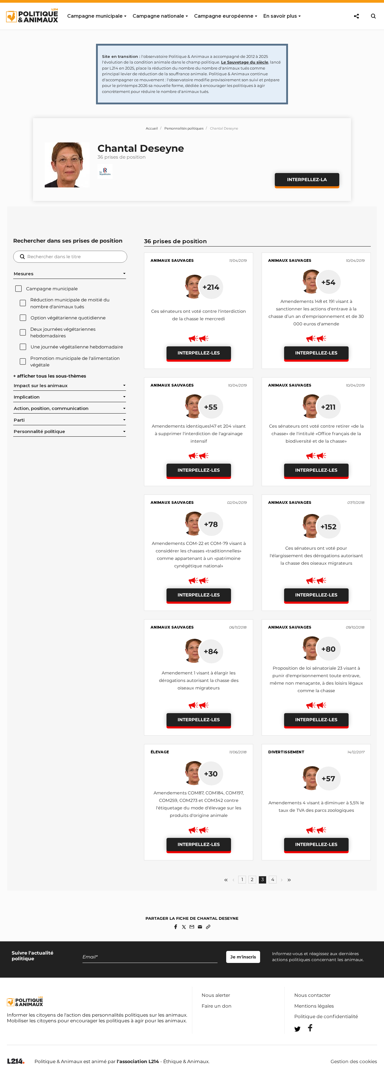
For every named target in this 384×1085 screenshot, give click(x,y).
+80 (328, 648)
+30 (211, 773)
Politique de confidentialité (326, 1016)
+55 (211, 406)
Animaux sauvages (172, 260)
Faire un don (217, 1006)
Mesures (23, 273)
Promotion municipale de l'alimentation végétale (75, 362)
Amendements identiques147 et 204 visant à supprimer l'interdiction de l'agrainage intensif (199, 433)
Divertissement (286, 752)
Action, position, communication (51, 408)
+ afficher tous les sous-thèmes (49, 376)
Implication (27, 397)
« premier (226, 880)
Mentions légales (314, 1006)
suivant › (281, 880)
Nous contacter (312, 995)
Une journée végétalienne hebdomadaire (77, 347)
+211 (328, 406)
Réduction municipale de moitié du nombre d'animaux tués (70, 303)
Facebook (306, 1028)
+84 (211, 651)
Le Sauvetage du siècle (244, 62)
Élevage (160, 752)
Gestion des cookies (354, 1061)
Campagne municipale (52, 288)
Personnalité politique (39, 431)
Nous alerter (216, 995)
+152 (328, 526)
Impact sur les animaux (41, 385)
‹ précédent (233, 880)
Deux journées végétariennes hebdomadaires (62, 333)
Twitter (306, 1040)
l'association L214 (138, 1061)
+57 (328, 778)
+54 (328, 282)
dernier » (289, 880)
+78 (211, 524)
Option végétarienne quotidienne (68, 318)
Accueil (152, 128)
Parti (19, 420)
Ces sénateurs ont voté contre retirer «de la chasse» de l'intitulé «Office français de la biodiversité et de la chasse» (316, 433)
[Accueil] (31, 27)
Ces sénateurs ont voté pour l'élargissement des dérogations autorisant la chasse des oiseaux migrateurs (316, 555)
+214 (210, 286)
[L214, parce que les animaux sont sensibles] (16, 1061)
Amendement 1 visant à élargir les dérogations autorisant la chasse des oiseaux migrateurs (198, 680)
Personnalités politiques (183, 128)
